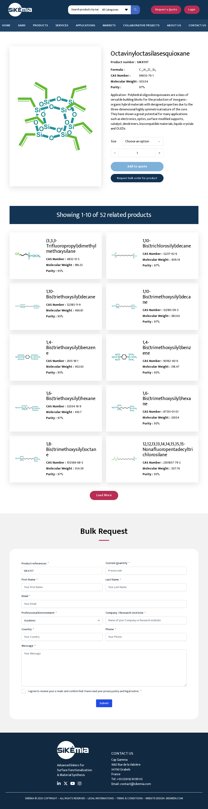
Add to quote (137, 166)
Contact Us (197, 25)
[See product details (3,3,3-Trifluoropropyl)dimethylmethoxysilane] (27, 255)
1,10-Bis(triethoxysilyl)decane (70, 294)
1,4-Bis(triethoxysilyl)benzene (70, 347)
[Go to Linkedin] (59, 784)
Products (40, 25)
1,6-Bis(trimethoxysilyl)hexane (167, 398)
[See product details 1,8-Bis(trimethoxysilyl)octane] (27, 459)
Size (113, 141)
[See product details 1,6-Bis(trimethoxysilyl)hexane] (124, 408)
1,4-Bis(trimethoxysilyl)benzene (167, 347)
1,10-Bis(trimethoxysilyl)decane (167, 296)
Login (191, 9)
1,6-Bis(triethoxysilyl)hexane (70, 396)
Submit (104, 703)
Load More (104, 495)
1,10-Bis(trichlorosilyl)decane (167, 243)
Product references (35, 563)
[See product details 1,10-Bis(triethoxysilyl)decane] (27, 306)
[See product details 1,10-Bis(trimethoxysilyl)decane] (124, 307)
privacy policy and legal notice (121, 691)
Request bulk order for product (137, 178)
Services (61, 25)
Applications (85, 25)
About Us (174, 25)
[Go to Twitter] (66, 784)
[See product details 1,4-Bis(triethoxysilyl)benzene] (27, 357)
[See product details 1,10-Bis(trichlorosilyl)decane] (124, 255)
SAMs (21, 25)
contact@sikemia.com (135, 784)
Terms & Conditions (129, 798)
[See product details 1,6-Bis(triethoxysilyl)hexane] (27, 408)
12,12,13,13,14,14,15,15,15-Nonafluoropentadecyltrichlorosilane (168, 449)
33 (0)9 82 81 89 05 (131, 779)
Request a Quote (166, 9)
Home (6, 25)
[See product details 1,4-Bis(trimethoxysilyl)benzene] (124, 357)
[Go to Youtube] (72, 784)
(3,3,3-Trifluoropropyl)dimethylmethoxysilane (71, 246)
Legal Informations (101, 798)
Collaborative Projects (141, 25)
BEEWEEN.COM (174, 798)
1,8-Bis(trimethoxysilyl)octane (71, 449)
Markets (109, 25)
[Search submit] (135, 9)
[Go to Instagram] (79, 784)
